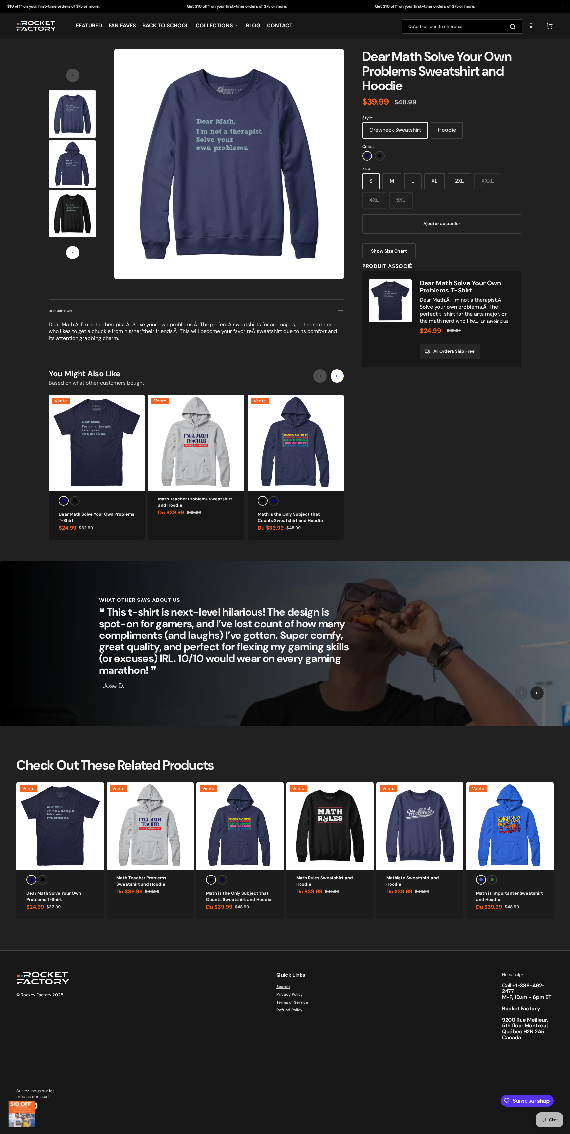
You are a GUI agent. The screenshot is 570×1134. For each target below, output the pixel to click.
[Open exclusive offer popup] (22, 1113)
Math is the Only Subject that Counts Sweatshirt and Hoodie (290, 517)
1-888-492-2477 (523, 988)
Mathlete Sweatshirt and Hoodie (412, 881)
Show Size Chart (389, 251)
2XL (459, 180)
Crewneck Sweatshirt (395, 129)
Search (283, 986)
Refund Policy (289, 1010)
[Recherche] (513, 26)
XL (434, 180)
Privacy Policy (289, 994)
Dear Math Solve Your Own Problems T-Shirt (96, 517)
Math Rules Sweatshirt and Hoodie (324, 881)
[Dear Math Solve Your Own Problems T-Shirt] (441, 319)
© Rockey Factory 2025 (39, 995)
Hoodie (447, 129)
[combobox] (462, 26)
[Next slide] (72, 252)
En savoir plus (494, 321)
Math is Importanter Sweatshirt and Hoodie (509, 896)
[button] (531, 26)
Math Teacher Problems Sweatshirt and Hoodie (195, 502)
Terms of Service (292, 1002)
